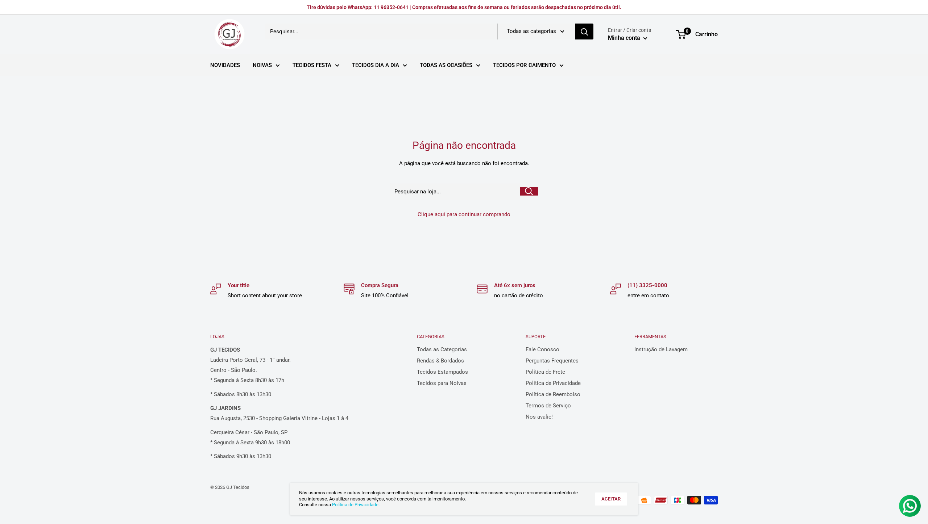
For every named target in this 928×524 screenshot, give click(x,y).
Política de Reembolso (553, 394)
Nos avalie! (539, 417)
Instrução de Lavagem (661, 349)
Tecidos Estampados (442, 372)
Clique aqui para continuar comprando (464, 214)
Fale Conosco (542, 349)
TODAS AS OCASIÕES (446, 65)
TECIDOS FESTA (312, 65)
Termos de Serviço (548, 405)
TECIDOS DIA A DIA (375, 65)
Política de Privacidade (553, 383)
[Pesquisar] (584, 31)
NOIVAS (262, 65)
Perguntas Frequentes (552, 360)
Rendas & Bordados (440, 360)
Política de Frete (545, 372)
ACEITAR (611, 499)
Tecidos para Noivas (442, 383)
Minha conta (625, 37)
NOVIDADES (225, 65)
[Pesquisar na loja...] (529, 191)
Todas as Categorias (442, 349)
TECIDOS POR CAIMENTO (524, 65)
